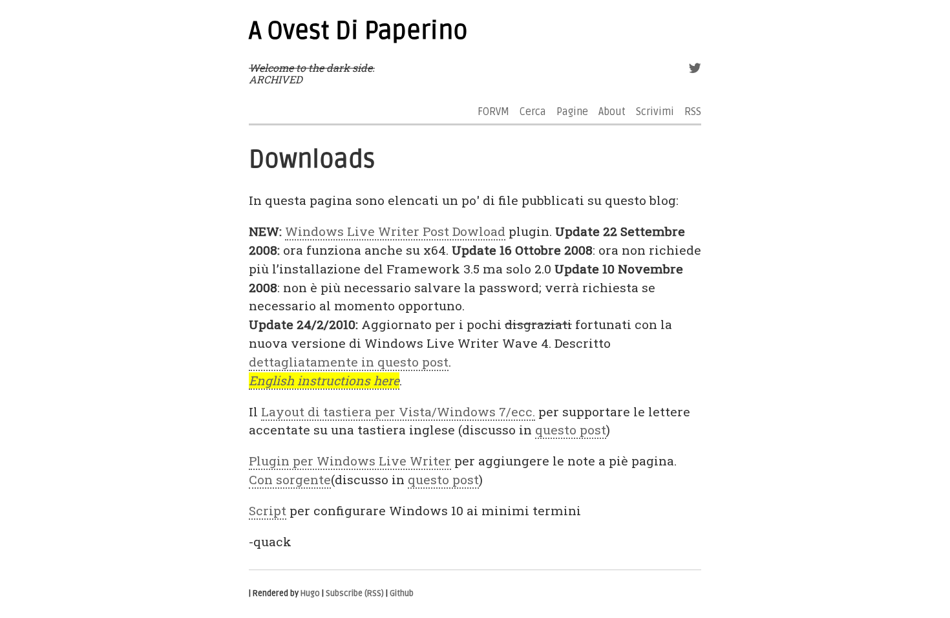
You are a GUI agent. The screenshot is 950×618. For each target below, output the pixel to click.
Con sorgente (290, 479)
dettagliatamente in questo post (349, 362)
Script (267, 510)
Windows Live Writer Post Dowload (395, 231)
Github (402, 593)
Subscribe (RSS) (355, 593)
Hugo (310, 593)
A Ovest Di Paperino (358, 31)
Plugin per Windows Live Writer (350, 461)
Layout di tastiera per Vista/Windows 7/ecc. (398, 411)
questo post (570, 429)
